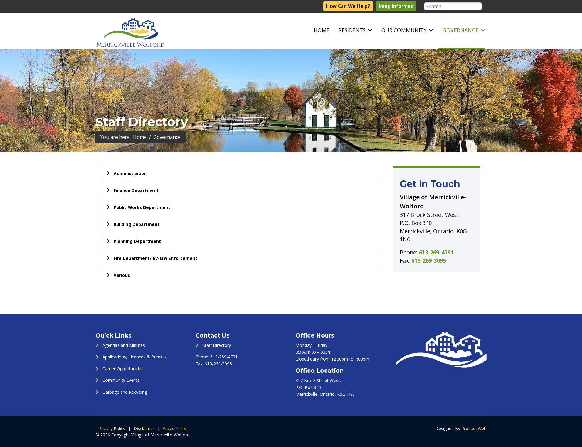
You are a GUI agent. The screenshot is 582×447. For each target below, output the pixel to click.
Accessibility (174, 428)
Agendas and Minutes (123, 345)
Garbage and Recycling (124, 392)
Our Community (403, 30)
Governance (460, 30)
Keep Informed (396, 6)
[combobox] (453, 6)
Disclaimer (144, 428)
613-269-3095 (428, 260)
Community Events (120, 380)
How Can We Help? (348, 6)
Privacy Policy (112, 428)
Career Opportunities (122, 368)
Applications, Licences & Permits (134, 357)
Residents (352, 30)
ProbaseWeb (474, 428)
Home (321, 30)
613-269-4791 (436, 252)
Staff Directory (216, 345)
